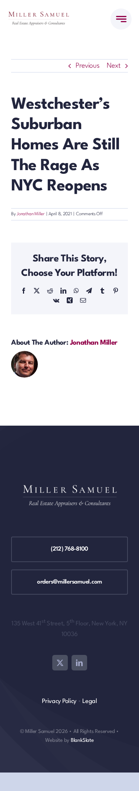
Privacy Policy (59, 701)
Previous (88, 65)
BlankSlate (82, 740)
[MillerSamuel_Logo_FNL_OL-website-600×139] (38, 15)
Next (113, 65)
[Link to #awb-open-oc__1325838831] (121, 19)
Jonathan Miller (30, 214)
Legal (89, 701)
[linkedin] (79, 662)
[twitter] (60, 662)
